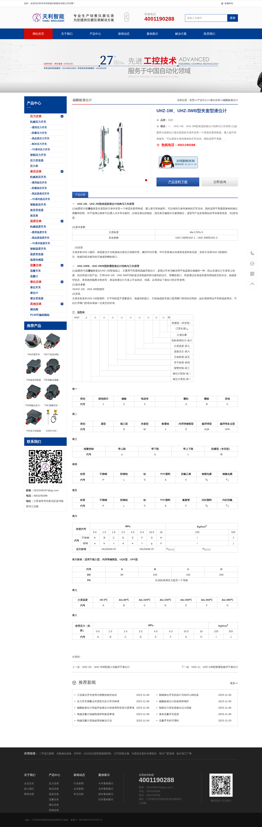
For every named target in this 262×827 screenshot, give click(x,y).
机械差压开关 (38, 176)
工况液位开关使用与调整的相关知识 (113, 694)
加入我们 (29, 788)
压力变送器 (36, 160)
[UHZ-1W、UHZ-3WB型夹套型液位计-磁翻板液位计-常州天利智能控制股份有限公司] (70, 17)
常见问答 (79, 794)
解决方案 (181, 33)
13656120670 (252, 253)
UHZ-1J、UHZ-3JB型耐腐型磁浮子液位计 (214, 667)
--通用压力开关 (38, 127)
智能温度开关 (38, 248)
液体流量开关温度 (195, 714)
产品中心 (95, 33)
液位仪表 (36, 281)
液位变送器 (36, 298)
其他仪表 (36, 303)
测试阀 (34, 309)
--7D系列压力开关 (40, 149)
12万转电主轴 (121, 753)
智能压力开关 (38, 154)
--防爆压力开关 (38, 132)
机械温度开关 (38, 226)
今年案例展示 (105, 783)
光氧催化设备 (63, 753)
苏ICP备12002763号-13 (90, 820)
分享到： (77, 656)
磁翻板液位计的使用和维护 (195, 701)
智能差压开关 (38, 204)
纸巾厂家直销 (166, 753)
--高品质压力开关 (39, 138)
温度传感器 (36, 259)
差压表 (34, 215)
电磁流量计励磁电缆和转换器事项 (113, 714)
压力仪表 (36, 116)
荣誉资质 (29, 794)
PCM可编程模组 (40, 314)
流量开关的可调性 (195, 720)
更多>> (234, 683)
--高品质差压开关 (39, 193)
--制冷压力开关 (38, 143)
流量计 (34, 276)
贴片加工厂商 (184, 753)
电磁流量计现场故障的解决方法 (113, 720)
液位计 (34, 292)
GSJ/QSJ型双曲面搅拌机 (97, 753)
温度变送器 (36, 254)
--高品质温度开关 (39, 237)
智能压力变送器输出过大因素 (195, 707)
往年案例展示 (105, 799)
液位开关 (35, 287)
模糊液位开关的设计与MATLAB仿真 (195, 694)
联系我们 (209, 33)
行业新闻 (79, 783)
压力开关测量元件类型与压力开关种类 (113, 701)
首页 (191, 100)
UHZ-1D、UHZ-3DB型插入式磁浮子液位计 (106, 667)
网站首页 (38, 33)
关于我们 (67, 33)
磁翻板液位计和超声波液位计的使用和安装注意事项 (113, 707)
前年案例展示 (105, 794)
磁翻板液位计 (230, 100)
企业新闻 (79, 788)
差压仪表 (36, 171)
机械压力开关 (38, 121)
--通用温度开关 (38, 232)
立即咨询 (219, 182)
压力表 (34, 165)
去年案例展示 (105, 788)
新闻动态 (124, 33)
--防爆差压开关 (38, 188)
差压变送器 (36, 210)
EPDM (77, 753)
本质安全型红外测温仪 (144, 753)
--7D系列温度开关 (40, 243)
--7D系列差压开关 (40, 199)
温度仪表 (36, 221)
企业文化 (29, 783)
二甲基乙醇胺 (46, 753)
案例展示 (152, 33)
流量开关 (35, 270)
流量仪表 (36, 265)
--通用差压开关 (38, 182)
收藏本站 (229, 3)
